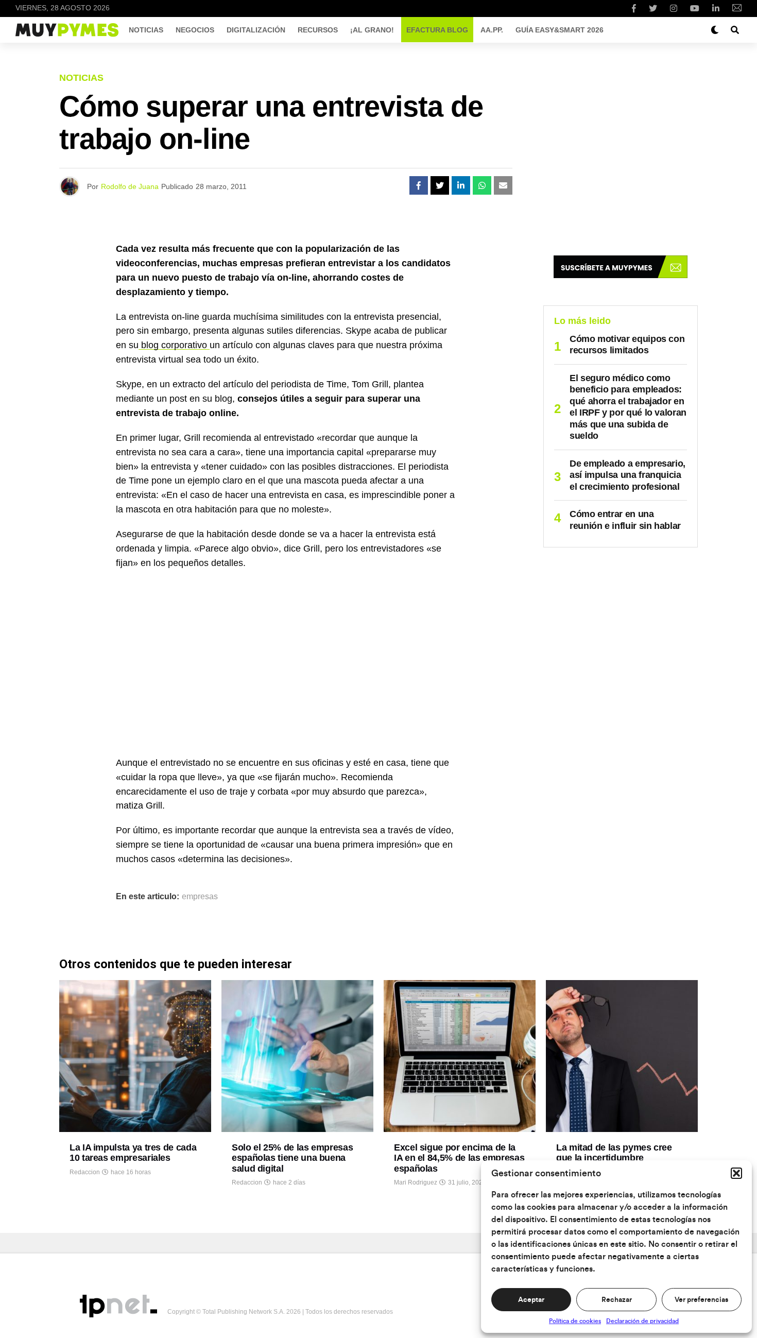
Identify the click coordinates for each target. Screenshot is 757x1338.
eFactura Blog (437, 30)
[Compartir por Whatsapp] (482, 185)
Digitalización (256, 30)
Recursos (318, 30)
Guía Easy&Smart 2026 (559, 30)
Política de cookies (575, 1321)
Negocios (195, 30)
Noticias (146, 30)
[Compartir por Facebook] (418, 185)
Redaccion (85, 1172)
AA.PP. (491, 30)
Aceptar (531, 1299)
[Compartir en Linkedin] (461, 185)
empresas (200, 897)
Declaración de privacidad (642, 1321)
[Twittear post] (440, 185)
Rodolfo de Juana (130, 186)
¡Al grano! (372, 30)
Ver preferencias (701, 1299)
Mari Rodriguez (415, 1182)
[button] (736, 1173)
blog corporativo (174, 345)
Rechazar (616, 1299)
